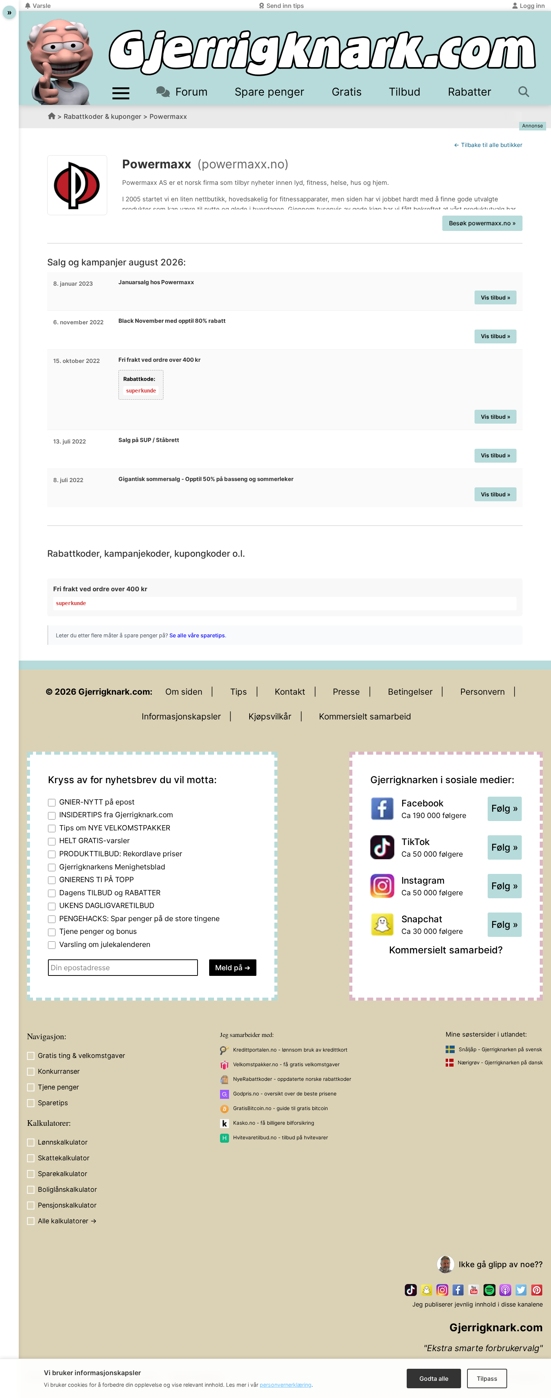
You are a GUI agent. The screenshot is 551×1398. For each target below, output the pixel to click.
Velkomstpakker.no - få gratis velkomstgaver (286, 1064)
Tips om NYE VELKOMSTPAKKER (114, 827)
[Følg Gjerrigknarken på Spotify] (490, 1290)
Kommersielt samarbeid (365, 716)
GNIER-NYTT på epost (97, 801)
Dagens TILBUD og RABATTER (109, 892)
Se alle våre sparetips (197, 635)
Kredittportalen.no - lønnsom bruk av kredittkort (290, 1050)
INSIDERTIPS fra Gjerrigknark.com (116, 814)
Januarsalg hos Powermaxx (156, 282)
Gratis (347, 91)
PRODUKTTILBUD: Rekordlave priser (120, 853)
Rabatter (469, 91)
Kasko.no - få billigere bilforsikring (273, 1123)
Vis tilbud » (496, 297)
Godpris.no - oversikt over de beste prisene (285, 1094)
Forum (191, 91)
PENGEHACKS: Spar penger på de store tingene (139, 918)
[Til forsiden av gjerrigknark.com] (60, 62)
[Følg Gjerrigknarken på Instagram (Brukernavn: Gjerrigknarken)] (442, 1290)
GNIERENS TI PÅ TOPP (96, 879)
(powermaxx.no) (243, 164)
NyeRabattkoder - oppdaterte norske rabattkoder (292, 1079)
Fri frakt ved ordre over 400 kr (159, 359)
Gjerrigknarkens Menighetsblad (112, 866)
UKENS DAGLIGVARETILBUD (106, 905)
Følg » (504, 808)
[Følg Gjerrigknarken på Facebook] (458, 1290)
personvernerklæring (285, 1385)
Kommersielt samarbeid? (446, 950)
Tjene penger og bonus (98, 931)
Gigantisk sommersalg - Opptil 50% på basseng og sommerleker (205, 478)
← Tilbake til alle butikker (488, 144)
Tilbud (405, 91)
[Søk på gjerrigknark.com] (525, 92)
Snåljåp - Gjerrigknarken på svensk (500, 1049)
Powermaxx (168, 116)
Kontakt (290, 691)
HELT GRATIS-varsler (94, 840)
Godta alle (433, 1378)
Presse (346, 691)
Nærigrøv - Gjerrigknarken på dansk (500, 1062)
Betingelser (410, 691)
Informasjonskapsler (181, 716)
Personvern (482, 691)
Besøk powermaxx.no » (482, 223)
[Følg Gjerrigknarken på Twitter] (521, 1290)
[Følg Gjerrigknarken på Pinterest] (537, 1290)
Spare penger (269, 91)
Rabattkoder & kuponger (102, 116)
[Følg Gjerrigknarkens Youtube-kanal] (474, 1290)
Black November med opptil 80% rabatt (172, 320)
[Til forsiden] (322, 53)
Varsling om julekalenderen (104, 944)
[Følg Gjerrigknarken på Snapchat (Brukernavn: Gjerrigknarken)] (427, 1290)
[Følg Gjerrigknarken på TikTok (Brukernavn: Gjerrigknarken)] (411, 1290)
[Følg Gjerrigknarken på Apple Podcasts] (505, 1290)
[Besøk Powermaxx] (77, 185)
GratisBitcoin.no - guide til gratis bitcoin (280, 1108)
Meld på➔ (232, 967)
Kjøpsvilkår (270, 716)
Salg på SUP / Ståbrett (148, 440)
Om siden (183, 691)
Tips (238, 691)
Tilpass (487, 1378)
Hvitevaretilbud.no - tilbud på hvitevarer (280, 1137)
